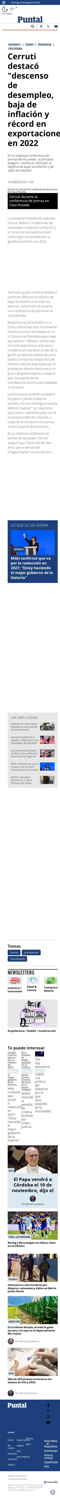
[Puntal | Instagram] (48, 1417)
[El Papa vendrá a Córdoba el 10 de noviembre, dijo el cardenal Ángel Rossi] (33, 1159)
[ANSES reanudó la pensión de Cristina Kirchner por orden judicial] (25, 1089)
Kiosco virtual (48, 1456)
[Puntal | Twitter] (48, 27)
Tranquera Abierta (51, 989)
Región (20, 1445)
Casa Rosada (17, 959)
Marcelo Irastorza (35, 1204)
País (19, 1451)
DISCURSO (40, 1071)
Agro (28, 1444)
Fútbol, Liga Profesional (19, 1237)
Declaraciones (14, 1071)
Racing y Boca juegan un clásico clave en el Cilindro (32, 1244)
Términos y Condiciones (17, 1476)
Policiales (13, 1279)
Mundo (29, 1438)
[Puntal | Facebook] (41, 27)
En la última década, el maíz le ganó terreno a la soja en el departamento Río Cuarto (31, 1330)
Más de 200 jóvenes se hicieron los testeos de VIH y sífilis (30, 1380)
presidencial (31, 952)
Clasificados (52, 1462)
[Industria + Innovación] (15, 981)
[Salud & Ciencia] (33, 980)
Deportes (12, 1453)
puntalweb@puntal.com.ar (25, 1490)
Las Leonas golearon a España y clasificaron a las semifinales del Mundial (24, 740)
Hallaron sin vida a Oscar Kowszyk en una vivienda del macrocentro (24, 726)
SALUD (11, 1373)
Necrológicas (23, 1456)
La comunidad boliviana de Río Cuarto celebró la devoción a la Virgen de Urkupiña (24, 755)
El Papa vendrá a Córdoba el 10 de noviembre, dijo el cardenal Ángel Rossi (33, 1190)
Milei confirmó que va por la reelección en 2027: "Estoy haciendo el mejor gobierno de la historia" (32, 568)
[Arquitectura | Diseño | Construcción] (33, 1013)
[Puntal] (17, 1407)
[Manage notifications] (52, 1492)
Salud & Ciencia (32, 988)
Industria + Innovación (15, 989)
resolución (27, 1071)
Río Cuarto (11, 1446)
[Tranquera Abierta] (51, 980)
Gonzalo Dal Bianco (29, 1341)
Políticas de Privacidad (18, 1479)
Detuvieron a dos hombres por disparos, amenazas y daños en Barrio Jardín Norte (32, 1288)
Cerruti (14, 952)
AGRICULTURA (14, 1321)
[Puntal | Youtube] (56, 27)
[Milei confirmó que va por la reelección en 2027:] (12, 1084)
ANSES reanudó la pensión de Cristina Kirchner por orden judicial (21, 781)
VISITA (11, 1171)
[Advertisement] (33, 265)
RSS (46, 1466)
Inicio (10, 1440)
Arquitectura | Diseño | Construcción (32, 1031)
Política (11, 1464)
